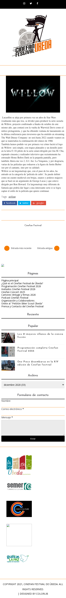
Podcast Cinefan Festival (14, 297)
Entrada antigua (44, 248)
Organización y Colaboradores (18, 300)
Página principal (9, 280)
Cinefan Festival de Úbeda (41, 584)
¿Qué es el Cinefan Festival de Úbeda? (22, 283)
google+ (40, 203)
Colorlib (42, 593)
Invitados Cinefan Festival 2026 (18, 289)
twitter (25, 203)
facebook (10, 203)
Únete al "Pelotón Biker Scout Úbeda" (22, 303)
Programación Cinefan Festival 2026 (21, 286)
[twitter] (30, 3)
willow (12, 196)
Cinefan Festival (33, 225)
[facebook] (37, 3)
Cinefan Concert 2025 (13, 292)
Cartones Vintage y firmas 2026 (18, 294)
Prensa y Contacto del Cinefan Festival (22, 306)
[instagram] (24, 3)
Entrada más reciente (21, 248)
